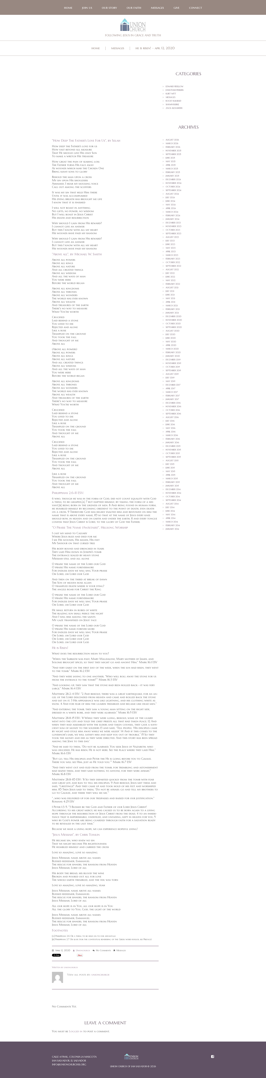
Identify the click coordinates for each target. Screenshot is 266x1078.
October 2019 (173, 367)
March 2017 (172, 392)
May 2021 (170, 298)
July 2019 (170, 377)
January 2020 (173, 356)
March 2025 (172, 168)
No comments (103, 950)
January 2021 (172, 313)
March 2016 (172, 435)
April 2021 (170, 302)
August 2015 (172, 460)
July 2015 (170, 464)
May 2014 (170, 514)
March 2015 (172, 478)
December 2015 (173, 446)
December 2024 (173, 179)
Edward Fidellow (174, 86)
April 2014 (170, 518)
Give (176, 7)
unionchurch (83, 950)
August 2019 (172, 374)
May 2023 (171, 248)
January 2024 (172, 219)
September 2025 (173, 154)
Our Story (109, 7)
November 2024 (173, 183)
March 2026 (172, 143)
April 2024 (171, 208)
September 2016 (173, 413)
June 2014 (170, 511)
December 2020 (173, 316)
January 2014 (172, 529)
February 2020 (173, 352)
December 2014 (173, 489)
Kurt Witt (171, 93)
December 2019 (173, 359)
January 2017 (172, 399)
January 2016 (172, 442)
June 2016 (170, 424)
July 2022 (170, 273)
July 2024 (170, 197)
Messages (157, 7)
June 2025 (170, 158)
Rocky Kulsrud (173, 101)
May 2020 (171, 341)
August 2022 (172, 269)
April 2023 (171, 251)
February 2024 (173, 215)
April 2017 (170, 388)
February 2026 (173, 147)
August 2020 (172, 331)
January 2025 (172, 176)
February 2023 (173, 259)
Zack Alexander (174, 108)
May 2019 (170, 381)
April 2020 (171, 345)
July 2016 (170, 421)
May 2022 (170, 280)
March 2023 (172, 255)
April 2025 (171, 165)
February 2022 (173, 284)
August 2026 (172, 140)
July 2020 (170, 334)
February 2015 (173, 482)
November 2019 (173, 363)
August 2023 (172, 237)
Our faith (134, 7)
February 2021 (173, 309)
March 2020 (172, 349)
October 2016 (173, 410)
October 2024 (173, 186)
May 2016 (170, 428)
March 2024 (172, 212)
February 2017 (173, 395)
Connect (195, 7)
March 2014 (172, 522)
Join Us (87, 7)
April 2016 (171, 431)
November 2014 (173, 493)
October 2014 (173, 496)
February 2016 (173, 439)
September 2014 (173, 500)
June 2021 (170, 295)
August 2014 (172, 504)
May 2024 (171, 204)
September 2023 (173, 233)
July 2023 (170, 240)
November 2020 (174, 320)
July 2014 (170, 507)
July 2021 (170, 291)
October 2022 (173, 262)
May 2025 (170, 161)
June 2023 (170, 244)
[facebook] (212, 1057)
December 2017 (173, 385)
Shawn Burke (172, 104)
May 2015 (170, 471)
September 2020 (174, 327)
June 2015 (170, 468)
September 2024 (173, 190)
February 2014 (173, 525)
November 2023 (173, 226)
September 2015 (173, 457)
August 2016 (172, 417)
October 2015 (173, 453)
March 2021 (172, 305)
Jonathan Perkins (175, 90)
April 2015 (170, 475)
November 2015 (173, 449)
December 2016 (173, 403)
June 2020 (171, 338)
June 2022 (170, 277)
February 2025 (173, 172)
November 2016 (173, 406)
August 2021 (172, 287)
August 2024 (172, 194)
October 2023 (173, 230)
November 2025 (173, 150)
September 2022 (173, 266)
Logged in (75, 1031)
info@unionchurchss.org (69, 1064)
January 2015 (172, 486)
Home (68, 7)
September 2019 (173, 370)
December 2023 (173, 222)
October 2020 (173, 323)
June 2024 (170, 201)
